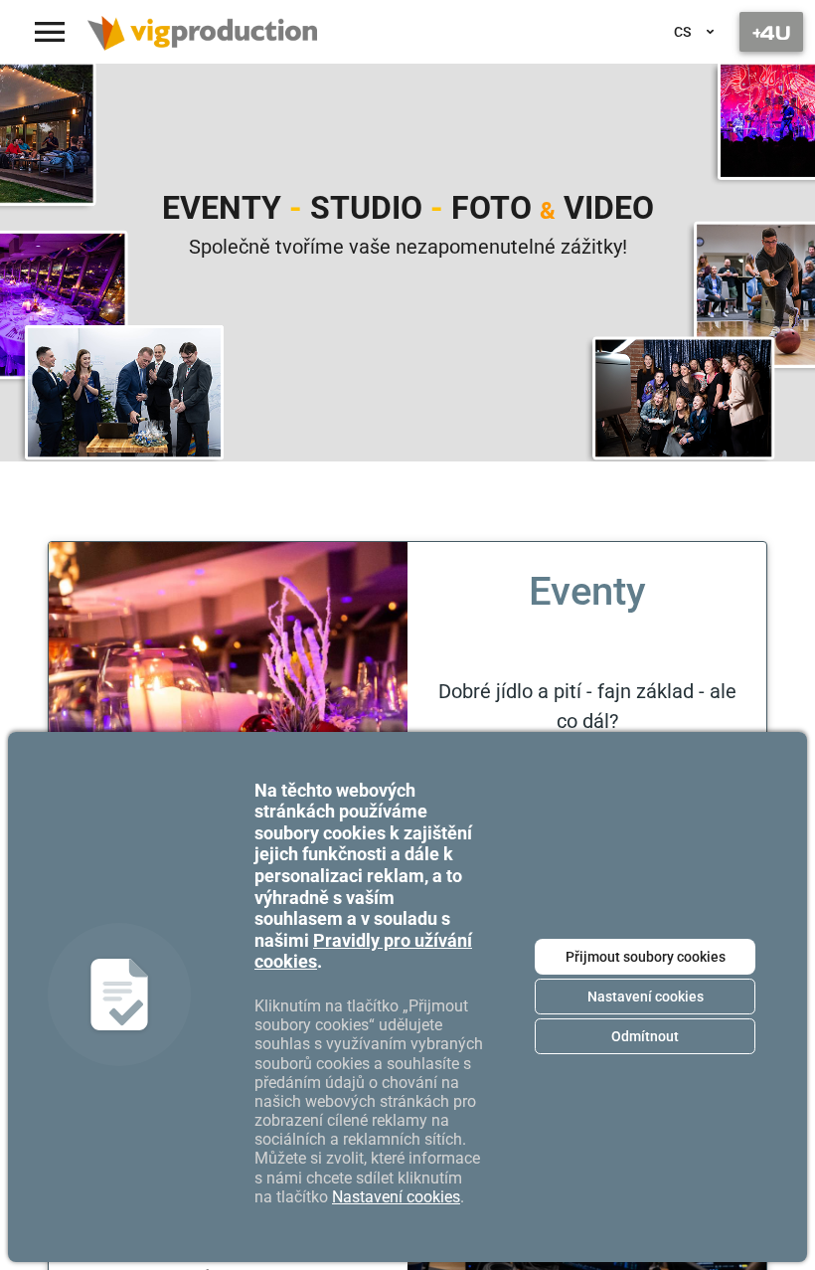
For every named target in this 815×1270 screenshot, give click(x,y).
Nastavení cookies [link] (396, 1196)
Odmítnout (645, 1036)
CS (682, 32)
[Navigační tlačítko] (771, 32)
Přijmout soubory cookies (646, 957)
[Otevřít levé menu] (50, 32)
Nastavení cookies (645, 996)
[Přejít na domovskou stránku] (202, 32)
